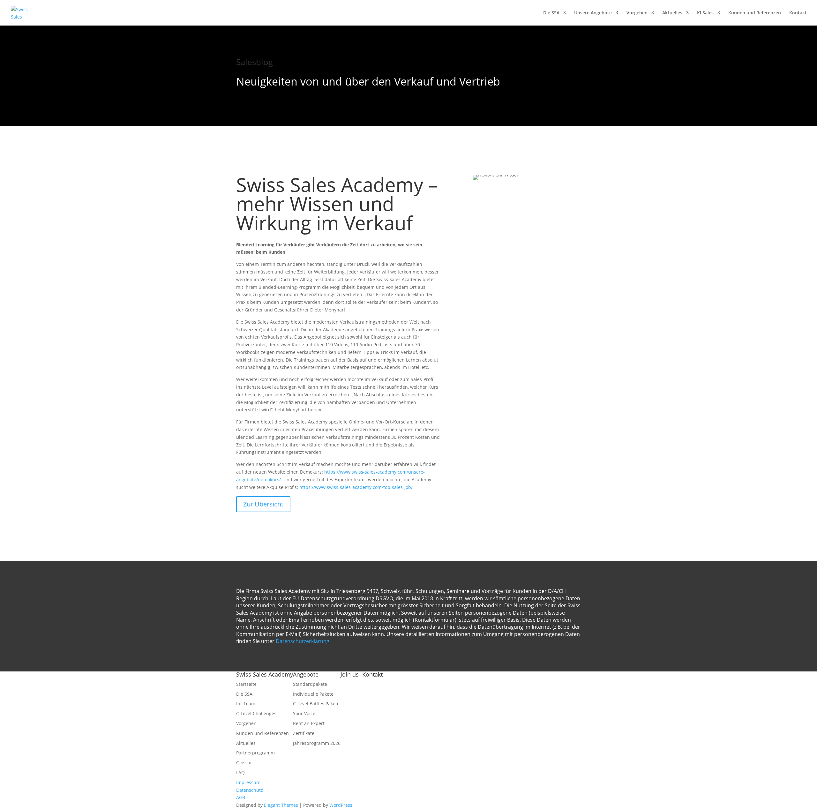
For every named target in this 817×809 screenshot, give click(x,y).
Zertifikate (303, 733)
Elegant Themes (281, 805)
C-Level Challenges (256, 713)
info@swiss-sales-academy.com (410, 703)
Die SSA (551, 13)
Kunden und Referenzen (754, 13)
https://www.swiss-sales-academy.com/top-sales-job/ (356, 487)
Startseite (246, 684)
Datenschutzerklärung (302, 641)
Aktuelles (672, 13)
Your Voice (304, 713)
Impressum (248, 782)
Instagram (351, 707)
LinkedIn (350, 714)
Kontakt (798, 13)
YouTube (350, 692)
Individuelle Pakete (313, 694)
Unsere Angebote (593, 13)
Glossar (244, 763)
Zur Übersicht (263, 504)
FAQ (240, 772)
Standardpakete (310, 684)
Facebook (350, 684)
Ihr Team (245, 703)
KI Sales (705, 13)
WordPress (340, 805)
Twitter (348, 699)
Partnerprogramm (255, 753)
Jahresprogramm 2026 (317, 743)
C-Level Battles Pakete (316, 703)
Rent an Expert (309, 723)
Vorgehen (637, 13)
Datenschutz (249, 790)
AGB (240, 797)
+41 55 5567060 (394, 711)
